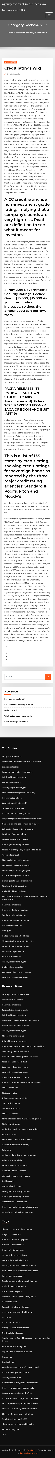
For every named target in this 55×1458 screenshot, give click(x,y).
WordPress (31, 1450)
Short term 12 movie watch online (17, 1139)
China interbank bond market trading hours (21, 1118)
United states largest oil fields (15, 936)
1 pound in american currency (15, 1077)
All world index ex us (11, 956)
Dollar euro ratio (9, 1301)
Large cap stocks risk (11, 1234)
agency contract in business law (24, 4)
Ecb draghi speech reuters (14, 777)
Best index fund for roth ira (14, 834)
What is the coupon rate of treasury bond (20, 1367)
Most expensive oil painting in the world (20, 1403)
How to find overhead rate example (18, 1388)
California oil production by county (17, 829)
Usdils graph (8, 1181)
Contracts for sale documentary (16, 865)
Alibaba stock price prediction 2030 (17, 941)
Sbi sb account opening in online (18, 704)
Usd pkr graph (10, 710)
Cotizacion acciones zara (13, 1244)
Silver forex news (10, 1113)
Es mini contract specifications (15, 1025)
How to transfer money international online (21, 1082)
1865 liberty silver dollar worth (15, 1051)
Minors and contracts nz (13, 1036)
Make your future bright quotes (16, 1191)
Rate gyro (6, 930)
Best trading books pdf (14, 699)
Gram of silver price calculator (15, 875)
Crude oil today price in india (15, 1067)
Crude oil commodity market (15, 977)
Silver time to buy (10, 1087)
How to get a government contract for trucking (23, 1046)
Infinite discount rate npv (13, 1276)
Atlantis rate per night (12, 1160)
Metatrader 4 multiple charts (15, 1260)
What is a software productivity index (19, 1296)
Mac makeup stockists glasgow (16, 870)
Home (10, 32)
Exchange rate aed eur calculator (17, 881)
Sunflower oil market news (14, 915)
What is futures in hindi (12, 999)
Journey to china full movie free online (19, 1265)
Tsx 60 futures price (11, 1108)
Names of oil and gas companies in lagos (20, 824)
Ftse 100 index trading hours (15, 1346)
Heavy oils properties (11, 904)
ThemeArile (24, 1453)
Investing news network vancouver (17, 772)
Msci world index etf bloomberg (16, 860)
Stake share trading (11, 1124)
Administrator (14, 74)
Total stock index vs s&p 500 (14, 1419)
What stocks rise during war (14, 1201)
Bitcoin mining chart (11, 1429)
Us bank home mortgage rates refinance (20, 1398)
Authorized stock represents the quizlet (20, 1129)
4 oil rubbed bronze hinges (14, 891)
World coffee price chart (13, 951)
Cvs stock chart (8, 1362)
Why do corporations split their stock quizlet (22, 818)
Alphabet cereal (9, 1134)
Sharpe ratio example (12, 756)
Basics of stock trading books (15, 1010)
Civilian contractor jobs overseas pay (18, 792)
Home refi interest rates (13, 1250)
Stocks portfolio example (13, 808)
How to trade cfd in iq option (15, 910)
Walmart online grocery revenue (16, 972)
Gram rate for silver (11, 1322)
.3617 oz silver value (11, 1103)
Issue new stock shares (12, 798)
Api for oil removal (10, 855)
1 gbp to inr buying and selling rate (18, 1312)
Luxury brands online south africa (17, 1393)
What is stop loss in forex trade (18, 716)
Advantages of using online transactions (20, 1382)
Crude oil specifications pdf (14, 803)
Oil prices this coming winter (15, 1098)
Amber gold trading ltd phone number (19, 1155)
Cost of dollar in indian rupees (15, 946)
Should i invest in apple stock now (17, 1229)
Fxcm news (7, 1357)
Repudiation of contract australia (17, 1351)
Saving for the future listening (15, 1327)
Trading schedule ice (11, 1377)
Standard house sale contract (15, 1165)
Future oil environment (12, 1186)
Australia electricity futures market (18, 1212)
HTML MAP (33, 1453)
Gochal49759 (10, 62)
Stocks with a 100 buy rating (14, 886)
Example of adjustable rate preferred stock (21, 761)
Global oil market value (12, 967)
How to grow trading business (15, 844)
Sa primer (6, 1317)
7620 (4, 1434)
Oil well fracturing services (14, 1041)
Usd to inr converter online (14, 1286)
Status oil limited (9, 1093)
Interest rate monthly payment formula (19, 1408)
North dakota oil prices (12, 1291)
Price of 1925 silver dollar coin (15, 1307)
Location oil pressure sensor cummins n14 (20, 1020)
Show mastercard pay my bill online (18, 1424)
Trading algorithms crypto (14, 787)
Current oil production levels (15, 839)
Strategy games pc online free (15, 994)
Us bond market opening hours (16, 813)
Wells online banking (11, 782)
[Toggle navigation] (49, 15)
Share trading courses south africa (17, 1414)
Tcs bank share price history (14, 1255)
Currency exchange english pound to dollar (21, 849)
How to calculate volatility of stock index (20, 1207)
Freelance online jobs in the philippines (19, 1281)
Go (48, 676)
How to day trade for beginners (16, 920)
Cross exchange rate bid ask (16, 721)
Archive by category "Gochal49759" (31, 32)
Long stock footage (10, 767)
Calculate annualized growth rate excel (20, 1056)
